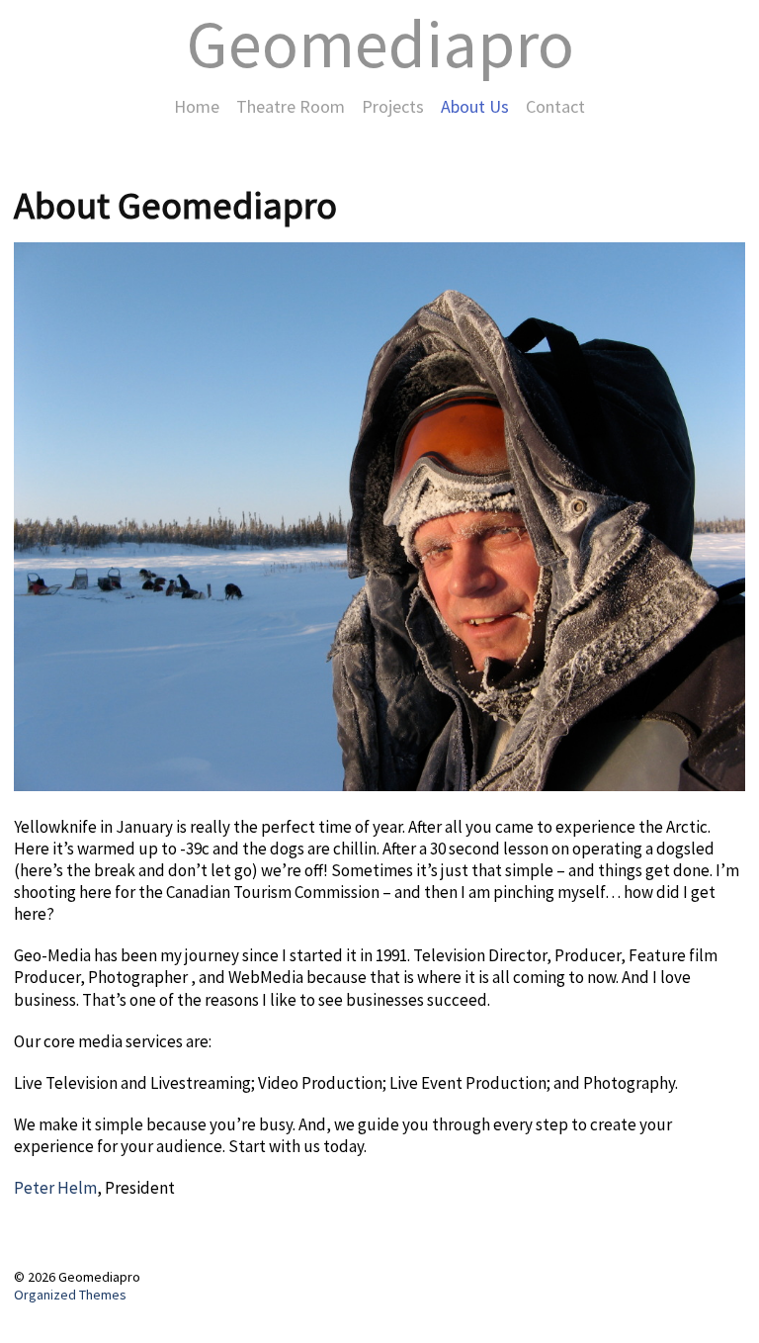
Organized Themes (70, 1294)
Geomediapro (380, 43)
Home (196, 107)
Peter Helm (55, 1188)
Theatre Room (290, 107)
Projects (393, 107)
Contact (555, 107)
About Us (475, 107)
